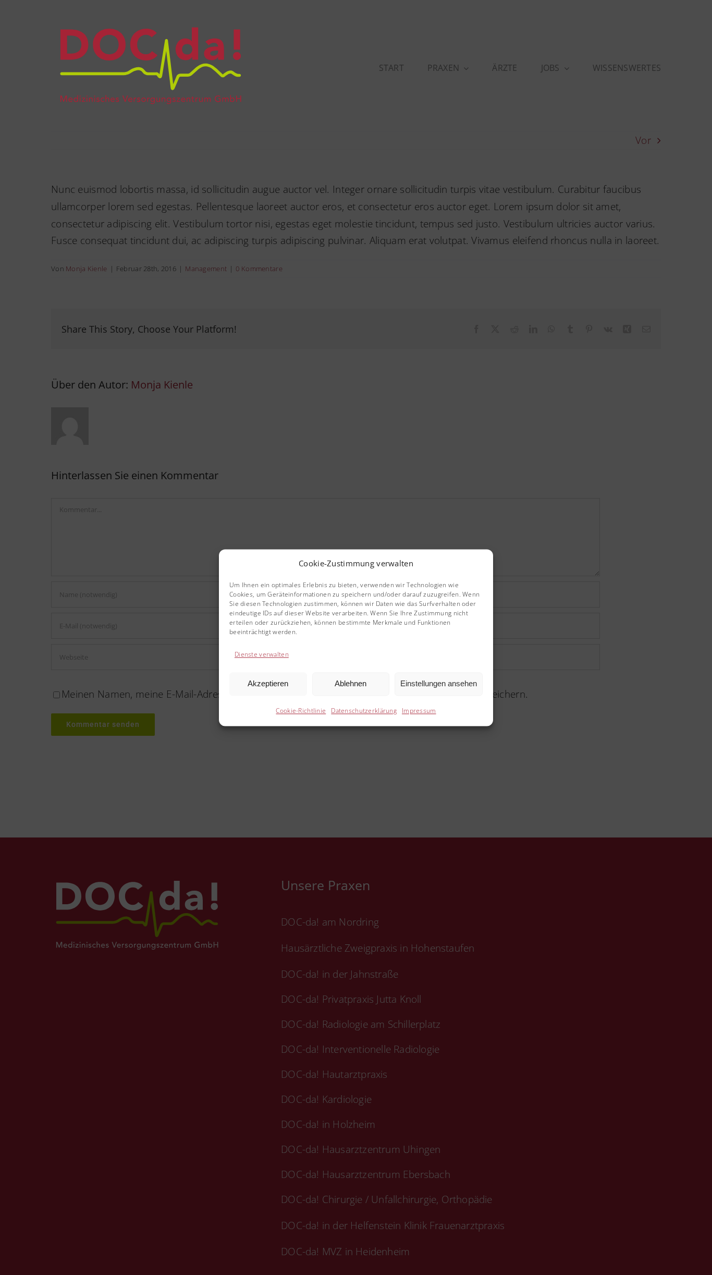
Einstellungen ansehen (438, 683)
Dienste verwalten (262, 654)
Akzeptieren (268, 683)
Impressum (419, 710)
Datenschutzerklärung (364, 710)
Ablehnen (350, 683)
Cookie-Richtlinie (301, 710)
